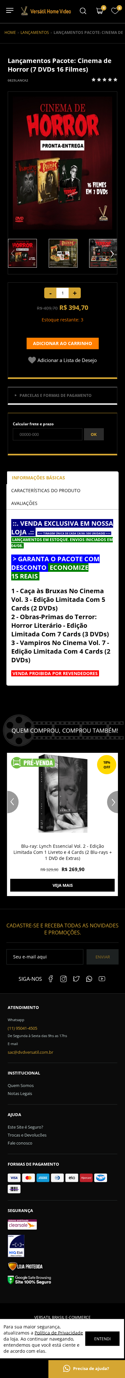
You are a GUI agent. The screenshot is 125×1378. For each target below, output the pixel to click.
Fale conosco (20, 1143)
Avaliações (24, 503)
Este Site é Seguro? (25, 1127)
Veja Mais (63, 885)
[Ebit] (62, 1247)
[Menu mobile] (83, 11)
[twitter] (76, 979)
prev (13, 253)
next (111, 253)
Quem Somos (21, 1085)
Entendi (102, 1339)
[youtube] (102, 979)
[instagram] (63, 979)
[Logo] (46, 14)
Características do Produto (45, 490)
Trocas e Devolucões (27, 1135)
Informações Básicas (38, 478)
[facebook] (50, 979)
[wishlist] (115, 12)
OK (94, 434)
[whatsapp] (89, 979)
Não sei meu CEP (28, 446)
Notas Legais (20, 1093)
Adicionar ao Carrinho (62, 343)
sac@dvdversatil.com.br (30, 1052)
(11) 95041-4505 (22, 1028)
